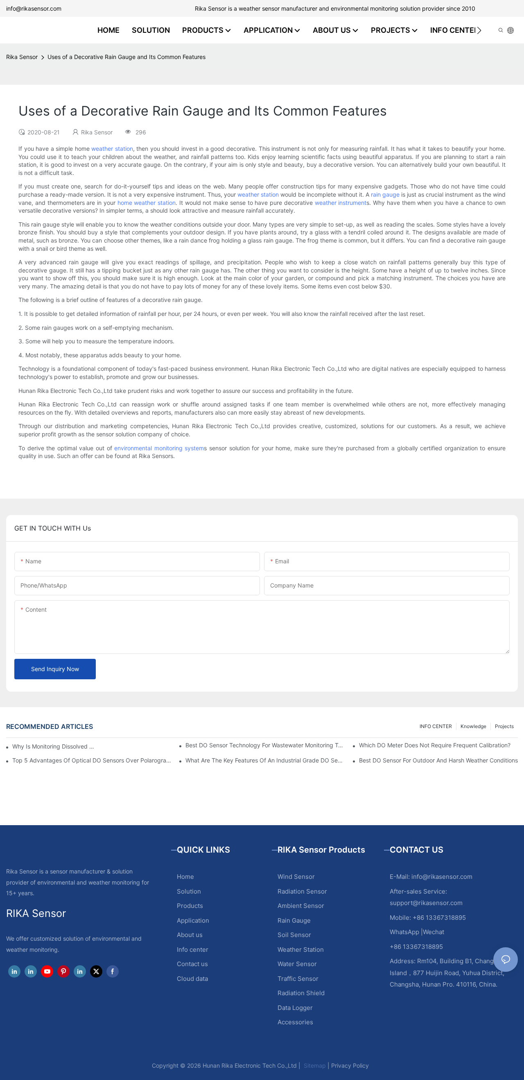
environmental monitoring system (159, 448)
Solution (189, 891)
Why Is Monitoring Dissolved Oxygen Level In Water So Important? (55, 746)
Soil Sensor (294, 935)
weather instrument (341, 202)
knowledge (473, 726)
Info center (192, 949)
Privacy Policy (350, 1065)
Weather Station (301, 949)
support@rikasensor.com (426, 903)
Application (193, 920)
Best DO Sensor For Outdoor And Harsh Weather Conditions (438, 760)
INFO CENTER (436, 726)
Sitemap (314, 1065)
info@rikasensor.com (33, 8)
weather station (112, 148)
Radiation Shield (301, 993)
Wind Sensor (296, 876)
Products (190, 906)
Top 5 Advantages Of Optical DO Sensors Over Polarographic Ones (91, 760)
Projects (504, 726)
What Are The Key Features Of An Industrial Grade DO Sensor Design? (264, 760)
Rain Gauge (294, 920)
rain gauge (385, 194)
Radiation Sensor (302, 891)
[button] (479, 30)
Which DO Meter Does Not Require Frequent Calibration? (434, 745)
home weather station (146, 202)
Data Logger (295, 1008)
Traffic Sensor (298, 978)
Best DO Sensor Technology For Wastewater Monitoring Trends (264, 745)
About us (190, 935)
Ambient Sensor (301, 906)
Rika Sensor (22, 56)
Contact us (192, 964)
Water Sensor (297, 964)
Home (185, 876)
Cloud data (192, 978)
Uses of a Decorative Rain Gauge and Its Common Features (126, 56)
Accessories (295, 1022)
